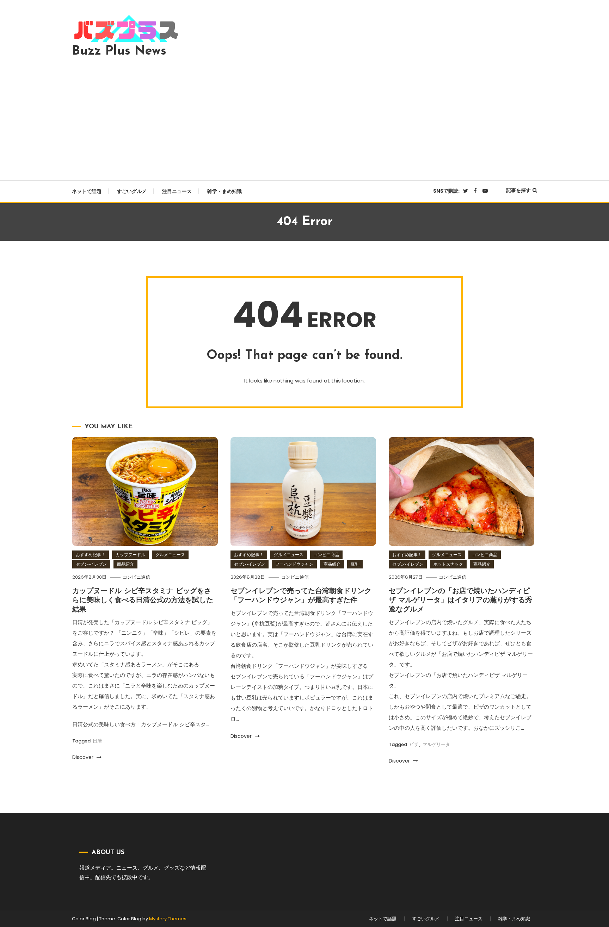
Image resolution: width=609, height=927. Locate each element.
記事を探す (518, 190)
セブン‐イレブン (91, 564)
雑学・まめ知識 (224, 191)
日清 (97, 741)
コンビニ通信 (136, 577)
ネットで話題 (87, 191)
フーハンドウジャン (294, 564)
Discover (83, 757)
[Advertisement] (304, 117)
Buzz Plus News (119, 51)
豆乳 (355, 564)
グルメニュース (170, 555)
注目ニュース (177, 191)
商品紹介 (125, 564)
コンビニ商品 (326, 555)
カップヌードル (130, 555)
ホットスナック (448, 564)
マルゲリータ (436, 744)
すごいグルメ (132, 191)
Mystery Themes (167, 918)
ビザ (413, 744)
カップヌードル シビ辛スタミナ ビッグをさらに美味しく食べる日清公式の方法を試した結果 (142, 600)
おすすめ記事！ (90, 555)
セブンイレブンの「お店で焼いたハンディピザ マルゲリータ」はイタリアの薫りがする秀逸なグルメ (460, 600)
